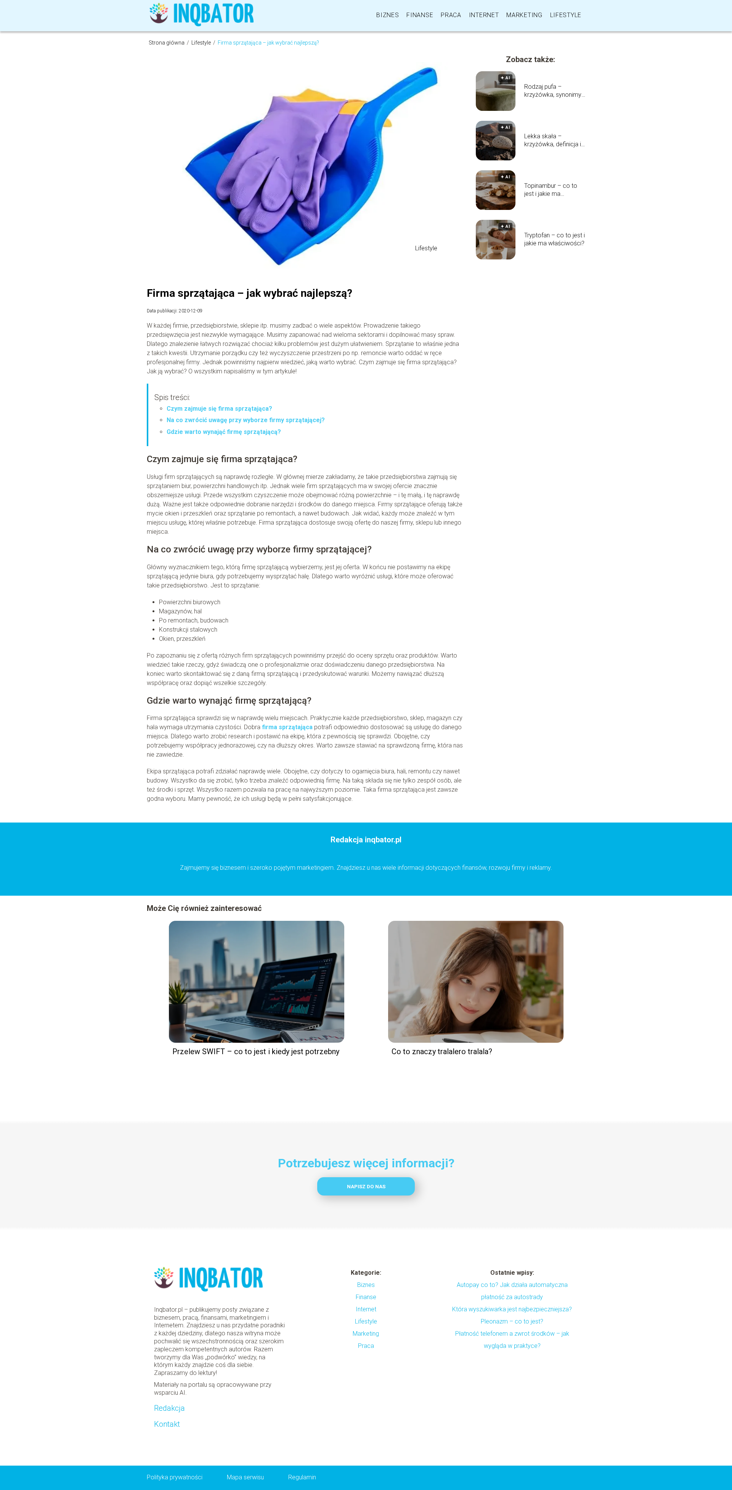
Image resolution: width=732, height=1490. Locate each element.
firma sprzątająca (287, 727)
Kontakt (167, 1424)
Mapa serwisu (245, 1477)
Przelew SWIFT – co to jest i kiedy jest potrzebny (255, 1051)
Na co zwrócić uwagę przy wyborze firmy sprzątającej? (246, 420)
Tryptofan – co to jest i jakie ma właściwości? (554, 239)
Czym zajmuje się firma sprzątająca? (220, 408)
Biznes (387, 15)
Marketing (524, 15)
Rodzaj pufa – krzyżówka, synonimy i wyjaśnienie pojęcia (554, 91)
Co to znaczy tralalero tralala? (442, 1051)
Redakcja (169, 1408)
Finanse (419, 15)
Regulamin (302, 1477)
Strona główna (167, 43)
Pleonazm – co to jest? (512, 1321)
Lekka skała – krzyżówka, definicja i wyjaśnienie (552, 141)
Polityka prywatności (174, 1477)
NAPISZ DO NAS (366, 1186)
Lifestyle (565, 15)
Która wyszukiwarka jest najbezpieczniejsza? (512, 1309)
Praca (451, 15)
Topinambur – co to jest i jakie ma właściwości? (550, 190)
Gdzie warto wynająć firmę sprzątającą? (225, 431)
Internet (484, 15)
